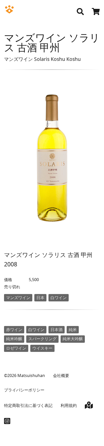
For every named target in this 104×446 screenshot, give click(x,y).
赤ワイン (14, 329)
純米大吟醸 (73, 338)
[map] (89, 406)
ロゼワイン (16, 348)
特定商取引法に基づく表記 (28, 405)
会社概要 (61, 375)
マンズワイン (18, 297)
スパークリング (42, 338)
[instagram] (7, 422)
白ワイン (58, 297)
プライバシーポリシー (24, 390)
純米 (73, 329)
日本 (40, 297)
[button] (80, 11)
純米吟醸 (14, 338)
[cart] (96, 12)
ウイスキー (42, 348)
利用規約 (69, 405)
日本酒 (56, 329)
